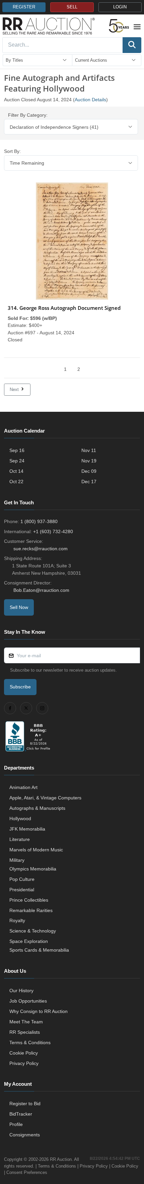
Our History (21, 990)
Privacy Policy (24, 1063)
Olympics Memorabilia (32, 868)
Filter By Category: (28, 115)
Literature (19, 839)
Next (15, 389)
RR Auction (61, 1159)
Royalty (17, 920)
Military (16, 860)
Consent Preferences (26, 1172)
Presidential (21, 889)
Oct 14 (16, 471)
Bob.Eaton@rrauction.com (41, 590)
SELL (72, 7)
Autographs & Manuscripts (37, 808)
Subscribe (20, 686)
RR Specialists (24, 1032)
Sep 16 (16, 450)
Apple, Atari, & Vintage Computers (45, 797)
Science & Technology (32, 931)
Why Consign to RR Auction (38, 1011)
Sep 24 (16, 460)
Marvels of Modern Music (36, 849)
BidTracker (20, 1114)
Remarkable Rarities (31, 910)
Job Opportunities (28, 1001)
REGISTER (24, 7)
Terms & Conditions (30, 1042)
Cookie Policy (23, 1053)
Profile (16, 1124)
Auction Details (90, 99)
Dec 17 (88, 481)
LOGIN (120, 7)
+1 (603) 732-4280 (53, 531)
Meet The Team (26, 1021)
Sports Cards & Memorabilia (39, 950)
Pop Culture (21, 879)
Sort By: (12, 151)
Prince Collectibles (28, 900)
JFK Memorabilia (27, 829)
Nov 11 (88, 450)
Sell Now (19, 607)
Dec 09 (88, 471)
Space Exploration (28, 941)
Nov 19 (88, 460)
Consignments (24, 1134)
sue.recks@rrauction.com (40, 548)
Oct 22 (16, 481)
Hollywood (20, 818)
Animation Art (23, 787)
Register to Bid (25, 1103)
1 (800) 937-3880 (39, 521)
